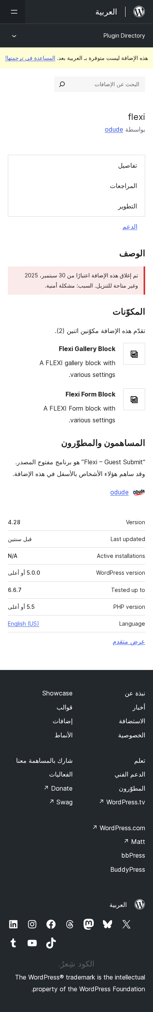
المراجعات (123, 186)
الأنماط (64, 735)
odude (114, 129)
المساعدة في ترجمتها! (30, 57)
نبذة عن (135, 693)
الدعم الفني (130, 774)
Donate (58, 788)
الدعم (129, 226)
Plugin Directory (124, 35)
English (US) (23, 623)
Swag (61, 802)
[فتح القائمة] (12, 12)
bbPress (133, 855)
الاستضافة (132, 721)
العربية (118, 905)
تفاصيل (127, 165)
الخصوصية (131, 735)
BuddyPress (127, 869)
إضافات (63, 721)
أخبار (139, 707)
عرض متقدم (129, 641)
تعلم (139, 760)
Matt (134, 841)
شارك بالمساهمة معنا (44, 760)
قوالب (64, 707)
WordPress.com (118, 828)
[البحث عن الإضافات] (62, 84)
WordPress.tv (121, 802)
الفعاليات (61, 774)
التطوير (127, 206)
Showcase (57, 693)
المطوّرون (132, 788)
